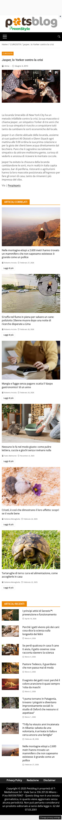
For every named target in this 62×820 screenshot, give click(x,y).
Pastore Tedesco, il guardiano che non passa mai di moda (39, 666)
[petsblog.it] (31, 23)
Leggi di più (8, 268)
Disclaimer (49, 780)
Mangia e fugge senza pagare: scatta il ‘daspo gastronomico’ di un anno (27, 385)
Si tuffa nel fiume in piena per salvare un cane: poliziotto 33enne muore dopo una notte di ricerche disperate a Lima (28, 320)
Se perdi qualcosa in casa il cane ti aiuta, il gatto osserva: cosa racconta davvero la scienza (40, 649)
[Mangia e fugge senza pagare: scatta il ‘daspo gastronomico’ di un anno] (31, 360)
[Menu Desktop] (5, 36)
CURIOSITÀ (7, 53)
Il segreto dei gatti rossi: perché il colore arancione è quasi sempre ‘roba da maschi (41, 684)
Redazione (33, 780)
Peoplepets (14, 185)
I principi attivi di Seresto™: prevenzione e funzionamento (39, 612)
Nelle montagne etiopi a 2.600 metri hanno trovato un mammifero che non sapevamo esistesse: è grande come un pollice (30, 254)
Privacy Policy (14, 780)
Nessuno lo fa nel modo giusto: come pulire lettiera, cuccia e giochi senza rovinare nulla (26, 448)
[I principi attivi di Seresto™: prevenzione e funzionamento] (10, 615)
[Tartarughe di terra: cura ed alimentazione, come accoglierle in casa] (31, 549)
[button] (59, 36)
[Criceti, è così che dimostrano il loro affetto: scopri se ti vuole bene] (31, 486)
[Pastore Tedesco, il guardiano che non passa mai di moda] (10, 668)
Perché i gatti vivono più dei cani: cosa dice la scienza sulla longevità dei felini (41, 630)
